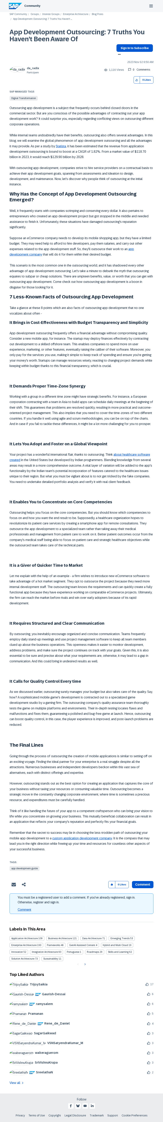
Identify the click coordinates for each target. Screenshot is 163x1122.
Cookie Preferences (134, 1115)
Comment (24, 909)
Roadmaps (93, 952)
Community (32, 5)
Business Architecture (60, 938)
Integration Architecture (45, 952)
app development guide (24, 868)
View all (15, 1083)
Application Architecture (24, 938)
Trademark (97, 1115)
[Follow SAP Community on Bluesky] (78, 1105)
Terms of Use (36, 1115)
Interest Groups (50, 14)
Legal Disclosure (75, 1115)
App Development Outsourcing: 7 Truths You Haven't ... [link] (42, 19)
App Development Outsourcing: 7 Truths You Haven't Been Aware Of (77, 36)
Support (112, 1115)
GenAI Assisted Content (82, 945)
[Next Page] (84, 964)
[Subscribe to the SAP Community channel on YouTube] (85, 1105)
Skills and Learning (118, 952)
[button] (137, 80)
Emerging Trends (120, 938)
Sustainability (50, 958)
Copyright (55, 1115)
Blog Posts (97, 14)
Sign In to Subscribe (135, 48)
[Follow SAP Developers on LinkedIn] (92, 1105)
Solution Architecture (22, 958)
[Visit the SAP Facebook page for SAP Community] (70, 1105)
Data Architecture (92, 938)
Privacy (20, 1115)
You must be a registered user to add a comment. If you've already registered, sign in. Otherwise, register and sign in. (76, 900)
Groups (35, 14)
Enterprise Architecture (75, 14)
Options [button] (118, 55)
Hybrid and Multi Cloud (115, 945)
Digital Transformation (23, 98)
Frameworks (53, 945)
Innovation (17, 952)
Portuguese (73, 952)
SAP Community (18, 14)
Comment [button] (142, 884)
